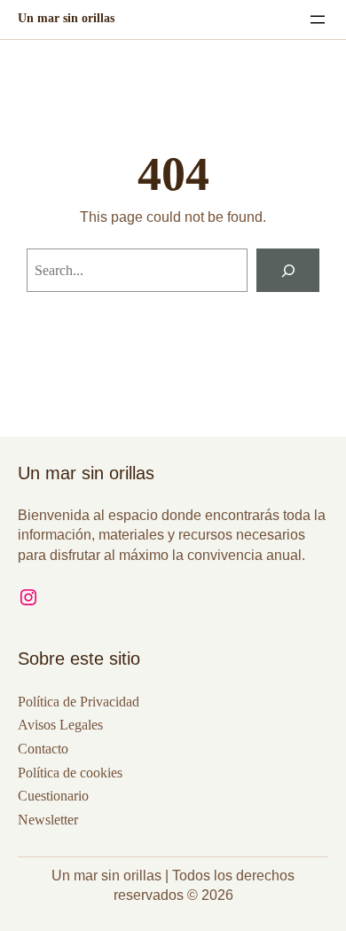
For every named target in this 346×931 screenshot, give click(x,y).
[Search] (287, 270)
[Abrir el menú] (317, 19)
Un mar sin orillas (66, 18)
